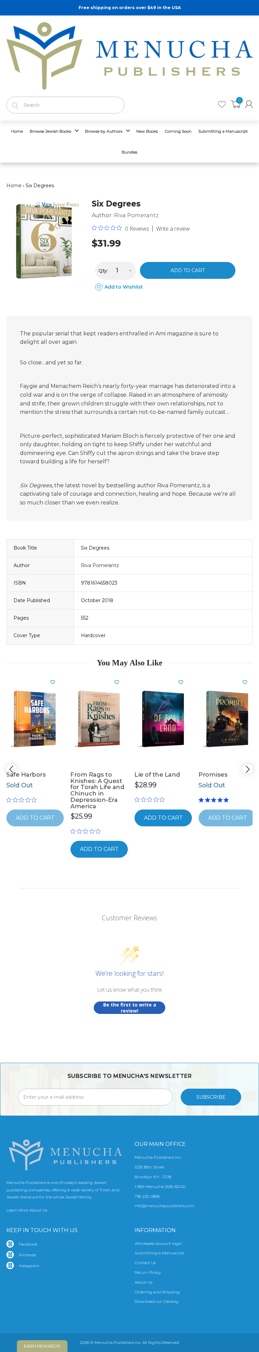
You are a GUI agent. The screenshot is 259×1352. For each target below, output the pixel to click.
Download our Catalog (156, 1301)
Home (14, 186)
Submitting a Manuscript (159, 1252)
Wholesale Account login (158, 1243)
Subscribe (211, 1097)
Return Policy (148, 1272)
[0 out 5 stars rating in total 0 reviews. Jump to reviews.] (23, 799)
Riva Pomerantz (136, 215)
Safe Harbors (26, 774)
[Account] (249, 104)
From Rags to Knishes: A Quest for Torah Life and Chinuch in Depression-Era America (97, 790)
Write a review (173, 229)
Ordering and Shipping (157, 1291)
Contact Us (145, 1262)
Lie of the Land (157, 774)
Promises (213, 774)
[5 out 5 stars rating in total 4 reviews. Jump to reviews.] (215, 799)
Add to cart (188, 270)
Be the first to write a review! (129, 1007)
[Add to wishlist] (55, 682)
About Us (143, 1282)
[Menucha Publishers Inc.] (129, 54)
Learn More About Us (26, 1210)
